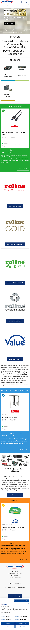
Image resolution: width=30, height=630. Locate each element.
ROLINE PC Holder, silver (9, 417)
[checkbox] (3, 616)
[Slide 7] (18, 32)
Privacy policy (25, 603)
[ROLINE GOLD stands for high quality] (15, 225)
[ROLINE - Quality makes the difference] (15, 187)
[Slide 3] (9, 32)
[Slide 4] (11, 32)
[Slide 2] (11, 150)
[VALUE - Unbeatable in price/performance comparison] (15, 340)
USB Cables (4, 130)
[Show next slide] (27, 150)
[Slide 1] (9, 150)
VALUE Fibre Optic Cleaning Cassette (13, 527)
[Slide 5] (14, 32)
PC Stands (4, 414)
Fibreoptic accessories (7, 524)
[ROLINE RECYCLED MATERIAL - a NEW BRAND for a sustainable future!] (15, 302)
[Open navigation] (2, 6)
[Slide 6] (16, 32)
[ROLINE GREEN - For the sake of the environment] (15, 263)
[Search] (27, 5)
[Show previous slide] (23, 150)
